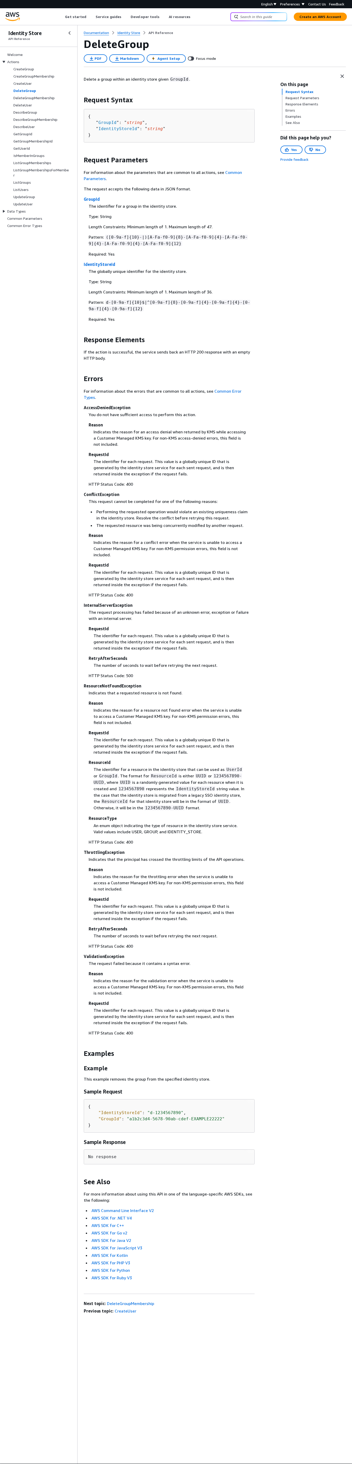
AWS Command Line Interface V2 (122, 1210)
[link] (160, 32)
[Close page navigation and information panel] (342, 76)
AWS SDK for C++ (107, 1225)
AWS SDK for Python (110, 1270)
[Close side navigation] (69, 33)
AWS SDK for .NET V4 (111, 1218)
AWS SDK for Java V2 (111, 1240)
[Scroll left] (61, 17)
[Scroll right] (194, 17)
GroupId (107, 122)
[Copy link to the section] (80, 100)
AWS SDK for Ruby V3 (111, 1277)
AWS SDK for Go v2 (109, 1232)
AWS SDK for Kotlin (109, 1255)
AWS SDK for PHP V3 (110, 1262)
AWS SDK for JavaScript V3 (116, 1247)
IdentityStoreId (117, 128)
